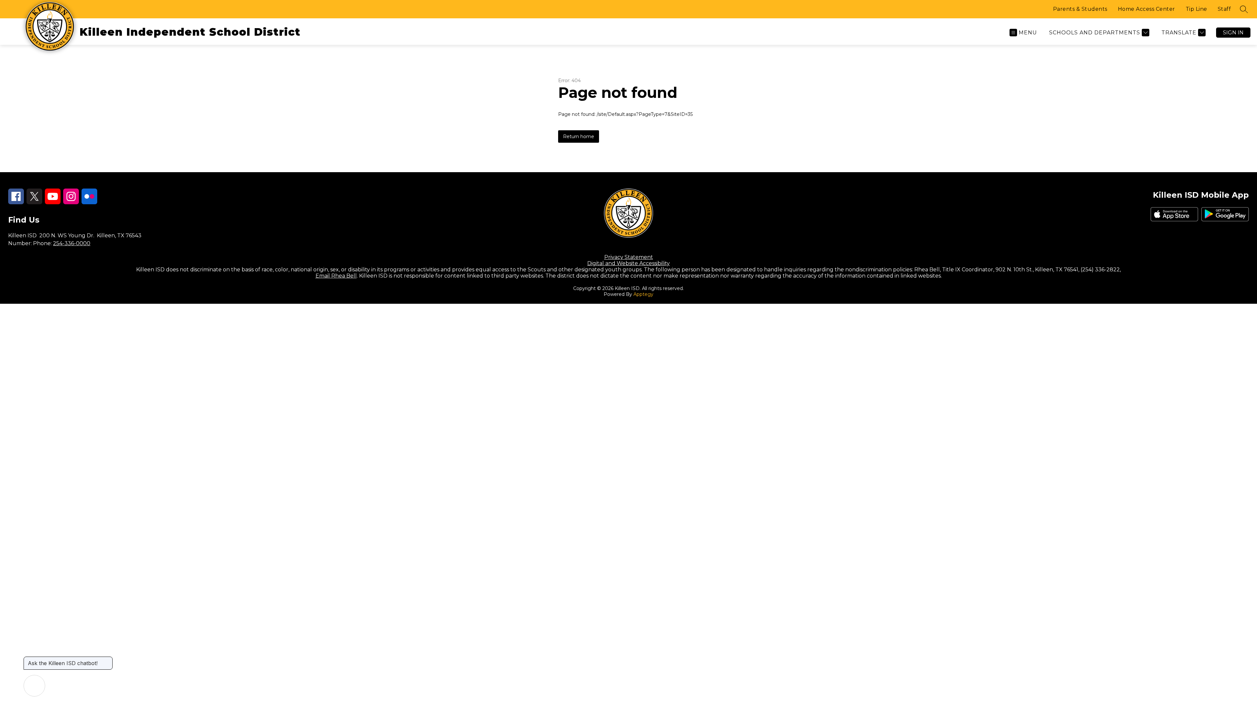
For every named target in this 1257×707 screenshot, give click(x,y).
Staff (1224, 9)
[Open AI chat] (34, 686)
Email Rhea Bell (336, 276)
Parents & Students (1080, 9)
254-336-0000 (71, 243)
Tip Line (1196, 9)
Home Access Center (1146, 9)
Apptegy (643, 294)
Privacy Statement (628, 257)
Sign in (1233, 32)
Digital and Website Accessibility (628, 263)
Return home (578, 136)
